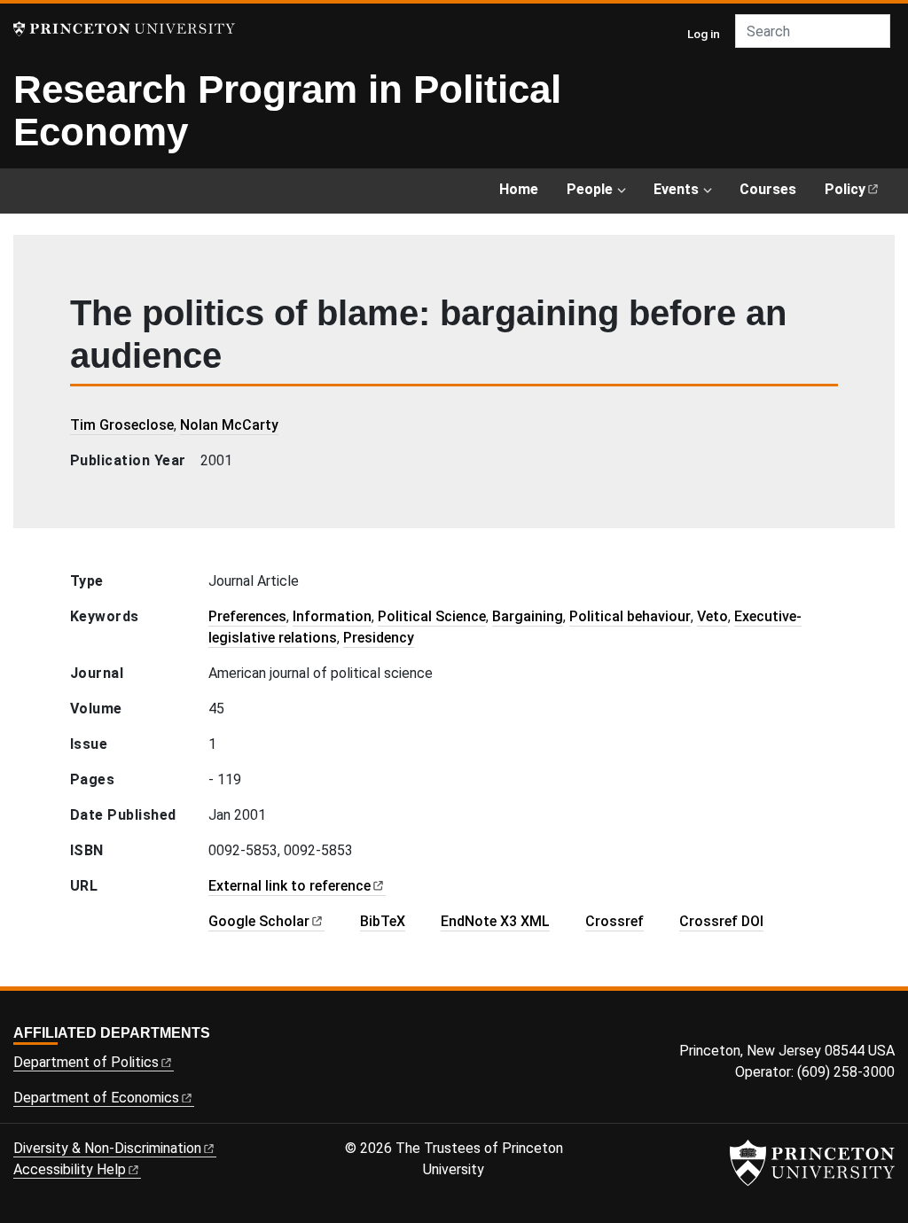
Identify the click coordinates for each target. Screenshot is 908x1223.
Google (258, 921)
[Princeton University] (124, 28)
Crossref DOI (721, 921)
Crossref (614, 921)
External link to (289, 885)
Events (676, 189)
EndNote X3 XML (495, 921)
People (590, 189)
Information (332, 616)
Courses (768, 189)
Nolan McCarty (229, 425)
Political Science (432, 616)
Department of (86, 1062)
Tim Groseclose (122, 425)
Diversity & (107, 1148)
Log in (703, 34)
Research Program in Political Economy (287, 110)
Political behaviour (630, 616)
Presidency (378, 637)
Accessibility (69, 1169)
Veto (712, 616)
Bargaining (527, 616)
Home (518, 189)
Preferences (247, 616)
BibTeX (382, 921)
